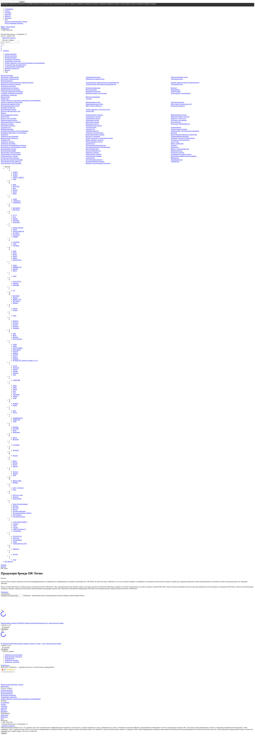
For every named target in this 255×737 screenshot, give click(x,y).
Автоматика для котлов (13, 61)
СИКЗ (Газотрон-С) (19, 529)
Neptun (15, 310)
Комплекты (175, 147)
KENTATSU (17, 281)
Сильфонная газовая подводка (181, 154)
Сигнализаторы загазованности (15, 65)
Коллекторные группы (8, 109)
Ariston (15, 175)
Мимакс (15, 482)
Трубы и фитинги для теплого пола (98, 109)
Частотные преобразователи (180, 124)
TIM (14, 375)
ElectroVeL (16, 222)
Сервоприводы (176, 127)
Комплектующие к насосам (180, 116)
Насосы (7, 70)
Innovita (15, 269)
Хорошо (4, 733)
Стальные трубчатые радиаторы (12, 93)
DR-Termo (16, 210)
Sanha (15, 346)
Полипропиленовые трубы (10, 106)
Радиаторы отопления (12, 59)
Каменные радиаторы (93, 91)
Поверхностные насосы (94, 125)
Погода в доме (18, 495)
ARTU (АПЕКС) (18, 177)
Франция (16, 549)
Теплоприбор (17, 540)
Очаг (14, 490)
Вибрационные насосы (179, 115)
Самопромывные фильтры (180, 136)
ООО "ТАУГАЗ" (18, 488)
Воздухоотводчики (92, 149)
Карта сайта (5, 686)
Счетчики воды (91, 127)
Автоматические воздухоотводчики (98, 147)
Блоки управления (177, 143)
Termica (15, 369)
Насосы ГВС (5, 116)
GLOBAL (16, 245)
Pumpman (16, 328)
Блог (2, 718)
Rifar (14, 333)
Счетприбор (17, 531)
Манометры (175, 158)
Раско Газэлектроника (20, 504)
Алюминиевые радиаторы (10, 88)
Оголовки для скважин (179, 120)
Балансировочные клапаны (95, 134)
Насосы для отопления (8, 118)
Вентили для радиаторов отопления (98, 163)
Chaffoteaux (17, 201)
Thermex (15, 373)
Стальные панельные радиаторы (12, 91)
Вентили (174, 88)
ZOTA (15, 412)
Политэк (16, 497)
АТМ (14, 421)
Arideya (15, 174)
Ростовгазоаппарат (19, 511)
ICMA (15, 265)
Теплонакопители (177, 84)
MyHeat (15, 303)
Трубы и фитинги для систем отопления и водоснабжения (24, 63)
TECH (15, 366)
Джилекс (16, 450)
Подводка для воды (177, 152)
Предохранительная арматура (11, 161)
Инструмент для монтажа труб (181, 104)
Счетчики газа (6, 127)
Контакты (8, 18)
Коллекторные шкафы (8, 151)
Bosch (15, 192)
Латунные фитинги (177, 102)
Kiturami (15, 283)
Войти (3, 27)
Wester (15, 405)
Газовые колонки (10, 54)
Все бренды (9, 561)
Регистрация (10, 27)
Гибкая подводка (176, 151)
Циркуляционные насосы (9, 115)
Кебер (15, 461)
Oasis (14, 315)
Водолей (16, 439)
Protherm (16, 326)
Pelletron (15, 321)
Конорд (15, 466)
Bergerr (15, 190)
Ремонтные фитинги (178, 106)
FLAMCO (16, 233)
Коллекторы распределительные (12, 160)
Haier (14, 251)
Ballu (14, 184)
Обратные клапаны (92, 152)
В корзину (5, 629)
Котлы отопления (11, 56)
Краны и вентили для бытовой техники (99, 138)
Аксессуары (90, 111)
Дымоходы (4, 134)
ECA (14, 217)
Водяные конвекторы (93, 88)
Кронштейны (175, 90)
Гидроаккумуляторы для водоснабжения (14, 131)
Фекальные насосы (92, 124)
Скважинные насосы (93, 118)
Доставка (8, 12)
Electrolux (16, 220)
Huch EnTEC (17, 260)
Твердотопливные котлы (179, 77)
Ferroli (15, 229)
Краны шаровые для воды (94, 140)
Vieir (14, 393)
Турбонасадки (5, 140)
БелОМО (16, 429)
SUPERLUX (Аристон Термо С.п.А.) (25, 360)
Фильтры (174, 133)
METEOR (16, 296)
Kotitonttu (16, 285)
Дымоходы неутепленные (9, 136)
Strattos (15, 357)
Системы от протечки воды (180, 140)
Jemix (14, 276)
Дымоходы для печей (8, 143)
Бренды (3, 567)
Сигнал (15, 527)
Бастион (15, 427)
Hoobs (15, 256)
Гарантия (8, 14)
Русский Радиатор (19, 516)
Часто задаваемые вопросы (14, 23)
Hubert (15, 258)
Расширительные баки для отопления (13, 133)
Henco (15, 254)
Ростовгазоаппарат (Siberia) (22, 513)
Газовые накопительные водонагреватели (185, 82)
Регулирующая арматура (94, 160)
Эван (14, 560)
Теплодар (16, 538)
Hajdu (15, 253)
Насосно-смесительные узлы (10, 111)
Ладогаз (15, 472)
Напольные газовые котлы (10, 77)
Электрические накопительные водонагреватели (102, 82)
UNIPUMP (16, 380)
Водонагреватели (11, 57)
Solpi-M (15, 351)
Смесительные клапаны (179, 129)
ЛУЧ (14, 475)
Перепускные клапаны (93, 154)
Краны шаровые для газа (94, 142)
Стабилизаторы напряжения (14, 66)
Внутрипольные (91, 90)
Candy (15, 199)
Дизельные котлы (177, 79)
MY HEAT (16, 301)
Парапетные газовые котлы (95, 79)
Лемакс (15, 473)
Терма (15, 542)
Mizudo (15, 298)
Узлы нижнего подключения (180, 93)
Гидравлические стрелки (9, 156)
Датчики (89, 99)
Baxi (14, 188)
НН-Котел (4, 717)
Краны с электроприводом (180, 149)
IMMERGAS (17, 267)
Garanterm (16, 242)
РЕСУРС (16, 507)
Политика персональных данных (16, 21)
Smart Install (17, 350)
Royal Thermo (17, 339)
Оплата (7, 11)
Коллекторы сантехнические (10, 152)
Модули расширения (93, 97)
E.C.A (15, 215)
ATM (14, 179)
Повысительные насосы (9, 120)
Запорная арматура (92, 131)
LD (14, 290)
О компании (9, 9)
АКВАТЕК (16, 420)
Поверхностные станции (94, 115)
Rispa (14, 335)
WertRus (15, 403)
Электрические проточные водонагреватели (101, 84)
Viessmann (16, 394)
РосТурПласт (17, 515)
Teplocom (16, 367)
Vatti (14, 391)
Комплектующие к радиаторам (96, 93)
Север (15, 525)
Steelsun (15, 353)
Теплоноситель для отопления (11, 163)
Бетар (15, 430)
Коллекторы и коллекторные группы (13, 147)
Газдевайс (16, 445)
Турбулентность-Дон (20, 543)
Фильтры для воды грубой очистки (183, 138)
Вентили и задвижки (93, 136)
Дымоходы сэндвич (7, 142)
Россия (15, 509)
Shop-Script (4, 715)
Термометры (175, 161)
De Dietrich (16, 208)
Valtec (15, 387)
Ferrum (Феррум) (18, 231)
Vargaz (15, 389)
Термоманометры (177, 160)
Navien (15, 308)
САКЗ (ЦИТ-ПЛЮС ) (20, 522)
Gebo (14, 244)
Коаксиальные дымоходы (9, 138)
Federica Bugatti (18, 228)
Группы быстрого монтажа (10, 158)
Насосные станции (7, 124)
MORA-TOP (17, 299)
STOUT (15, 355)
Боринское (16, 432)
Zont (14, 411)
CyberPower (17, 202)
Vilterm (15, 396)
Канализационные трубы (94, 104)
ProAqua (15, 323)
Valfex (15, 385)
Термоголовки (176, 91)
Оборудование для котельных (11, 154)
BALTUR (16, 186)
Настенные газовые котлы (10, 79)
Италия (15, 455)
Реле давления (176, 122)
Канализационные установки (11, 122)
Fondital (15, 236)
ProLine (15, 324)
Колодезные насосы (92, 122)
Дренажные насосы (92, 120)
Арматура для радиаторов (94, 133)
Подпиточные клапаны (94, 156)
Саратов (15, 524)
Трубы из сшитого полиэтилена (11, 102)
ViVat (14, 398)
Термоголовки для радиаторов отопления (185, 131)
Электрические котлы (93, 77)
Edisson (15, 219)
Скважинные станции (93, 116)
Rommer (15, 337)
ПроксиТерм (17, 499)
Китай (15, 464)
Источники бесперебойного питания (13, 145)
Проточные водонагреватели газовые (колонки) (17, 82)
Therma (15, 371)
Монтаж (7, 16)
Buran (15, 193)
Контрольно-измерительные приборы (183, 156)
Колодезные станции (8, 125)
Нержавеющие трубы (93, 102)
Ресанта (15, 506)
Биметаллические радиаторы (10, 90)
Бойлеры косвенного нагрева (11, 84)
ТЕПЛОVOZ (17, 536)
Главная (3, 565)
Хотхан (15, 554)
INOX (15, 271)
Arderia (15, 172)
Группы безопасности (93, 151)
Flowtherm (16, 235)
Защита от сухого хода (178, 118)
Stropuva (15, 359)
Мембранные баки (7, 129)
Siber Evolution (18, 348)
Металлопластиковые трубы (10, 104)
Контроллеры (5, 97)
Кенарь (15, 463)
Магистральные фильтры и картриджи (184, 134)
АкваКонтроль (18, 418)
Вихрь (15, 437)
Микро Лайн (17, 481)
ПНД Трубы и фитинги (94, 106)
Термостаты (5, 99)
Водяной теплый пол (12, 68)
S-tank (15, 344)
